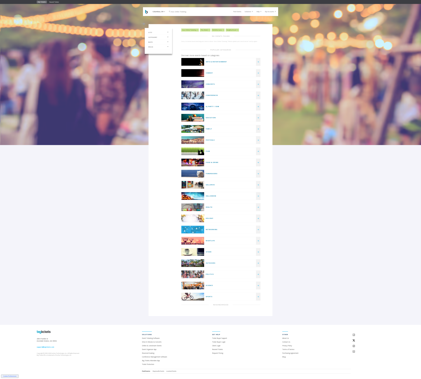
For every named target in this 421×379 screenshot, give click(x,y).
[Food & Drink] (192, 162)
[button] (159, 12)
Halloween (211, 196)
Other (208, 252)
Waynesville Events (158, 371)
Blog (284, 357)
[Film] (192, 151)
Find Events (237, 12)
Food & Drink (212, 162)
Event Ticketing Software (151, 338)
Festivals (210, 140)
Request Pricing (217, 353)
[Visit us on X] (368, 340)
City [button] (150, 32)
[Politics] (192, 274)
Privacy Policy (287, 346)
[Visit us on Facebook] (368, 335)
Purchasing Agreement (290, 353)
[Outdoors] (192, 263)
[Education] (192, 118)
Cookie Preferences (9, 376)
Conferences (212, 95)
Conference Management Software (154, 357)
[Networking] (192, 229)
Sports (209, 297)
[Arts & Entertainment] (192, 62)
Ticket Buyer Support (219, 338)
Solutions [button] (248, 12)
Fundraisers (211, 174)
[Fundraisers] (192, 173)
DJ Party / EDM (212, 106)
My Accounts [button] (270, 12)
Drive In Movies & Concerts (151, 342)
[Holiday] (192, 218)
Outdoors (210, 263)
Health (209, 207)
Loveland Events (171, 371)
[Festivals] (192, 140)
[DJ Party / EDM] (192, 106)
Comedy (209, 73)
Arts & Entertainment (216, 62)
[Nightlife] (192, 241)
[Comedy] (192, 73)
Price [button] (150, 47)
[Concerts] (192, 84)
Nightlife (210, 241)
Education (211, 118)
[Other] (192, 252)
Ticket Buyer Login (218, 342)
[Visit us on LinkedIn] (368, 351)
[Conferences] (192, 95)
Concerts (210, 84)
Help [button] (258, 12)
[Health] (192, 207)
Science (209, 285)
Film (208, 151)
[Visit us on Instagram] (368, 346)
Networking (211, 229)
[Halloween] (192, 196)
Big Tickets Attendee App (151, 360)
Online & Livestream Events (152, 346)
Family (209, 129)
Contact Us (286, 342)
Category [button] (152, 37)
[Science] (192, 285)
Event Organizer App (149, 349)
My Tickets (42, 2)
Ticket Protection (148, 364)
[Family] (192, 129)
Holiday (209, 218)
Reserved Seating (148, 353)
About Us (285, 338)
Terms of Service (288, 349)
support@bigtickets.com (45, 347)
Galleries (210, 185)
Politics (210, 274)
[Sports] (192, 297)
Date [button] (150, 42)
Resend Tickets (54, 2)
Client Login (216, 346)
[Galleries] (192, 185)
